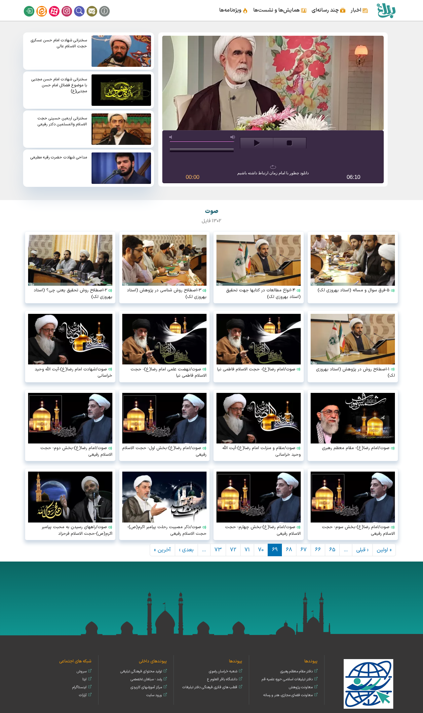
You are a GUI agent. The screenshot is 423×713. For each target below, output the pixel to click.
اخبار (356, 10)
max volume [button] (233, 137)
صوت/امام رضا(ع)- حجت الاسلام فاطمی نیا (256, 369)
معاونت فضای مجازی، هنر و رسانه (288, 695)
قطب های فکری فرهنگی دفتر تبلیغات (209, 687)
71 (247, 550)
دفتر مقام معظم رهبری (296, 671)
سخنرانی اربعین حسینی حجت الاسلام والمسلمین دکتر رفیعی (62, 121)
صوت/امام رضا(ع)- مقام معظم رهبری (356, 448)
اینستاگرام (71, 6)
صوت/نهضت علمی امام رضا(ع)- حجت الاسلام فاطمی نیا (169, 372)
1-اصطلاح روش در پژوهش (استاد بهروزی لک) (355, 372)
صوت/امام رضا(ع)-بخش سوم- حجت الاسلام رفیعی (358, 530)
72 (233, 550)
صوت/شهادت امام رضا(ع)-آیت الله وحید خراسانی (73, 372)
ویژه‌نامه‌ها (230, 10)
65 (332, 550)
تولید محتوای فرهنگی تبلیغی (141, 671)
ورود (33, 6)
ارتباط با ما (96, 6)
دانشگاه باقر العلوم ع (222, 679)
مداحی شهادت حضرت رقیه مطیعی (58, 157)
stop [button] (289, 143)
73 (218, 550)
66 (318, 550)
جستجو (83, 6)
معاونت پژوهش (301, 687)
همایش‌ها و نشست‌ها (276, 10)
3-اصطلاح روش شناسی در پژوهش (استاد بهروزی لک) (167, 293)
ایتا (46, 6)
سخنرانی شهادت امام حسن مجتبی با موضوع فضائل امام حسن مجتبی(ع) (59, 85)
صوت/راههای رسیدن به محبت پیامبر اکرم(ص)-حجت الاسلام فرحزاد (77, 530)
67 (303, 550)
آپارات (58, 6)
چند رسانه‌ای (325, 10)
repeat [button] (273, 167)
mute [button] (171, 137)
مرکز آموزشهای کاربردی (146, 687)
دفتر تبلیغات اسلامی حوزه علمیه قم (287, 679)
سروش (82, 671)
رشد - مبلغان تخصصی (146, 679)
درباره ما (108, 6)
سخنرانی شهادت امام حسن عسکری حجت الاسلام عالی (59, 43)
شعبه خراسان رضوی (223, 671)
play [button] (256, 143)
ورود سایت (154, 695)
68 (289, 550)
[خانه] (386, 10)
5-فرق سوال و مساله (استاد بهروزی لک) (354, 290)
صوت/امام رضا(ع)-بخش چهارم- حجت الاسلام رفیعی (263, 530)
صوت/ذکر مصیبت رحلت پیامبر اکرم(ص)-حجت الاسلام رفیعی (167, 530)
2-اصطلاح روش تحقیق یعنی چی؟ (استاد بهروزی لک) (73, 293)
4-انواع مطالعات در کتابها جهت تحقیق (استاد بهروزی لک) (263, 293)
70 (261, 550)
